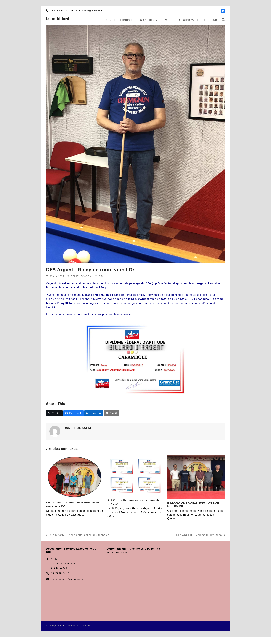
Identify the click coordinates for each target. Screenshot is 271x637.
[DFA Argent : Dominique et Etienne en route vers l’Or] (75, 476)
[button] (223, 20)
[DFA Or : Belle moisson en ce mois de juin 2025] (135, 475)
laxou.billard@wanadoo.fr (67, 579)
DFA (101, 276)
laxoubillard (57, 19)
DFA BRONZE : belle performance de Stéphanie (77, 535)
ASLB (61, 625)
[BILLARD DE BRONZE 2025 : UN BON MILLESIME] (196, 476)
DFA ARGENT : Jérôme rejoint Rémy (199, 535)
